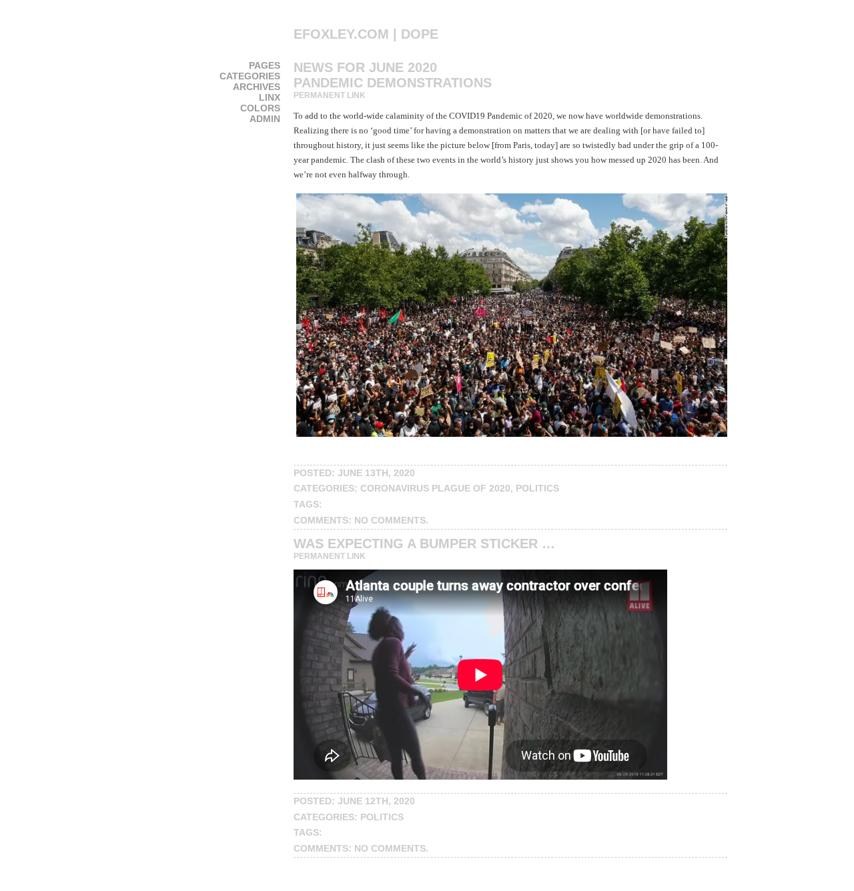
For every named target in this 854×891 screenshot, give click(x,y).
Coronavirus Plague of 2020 (435, 488)
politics (537, 488)
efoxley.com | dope (366, 34)
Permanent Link (330, 95)
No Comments (390, 520)
